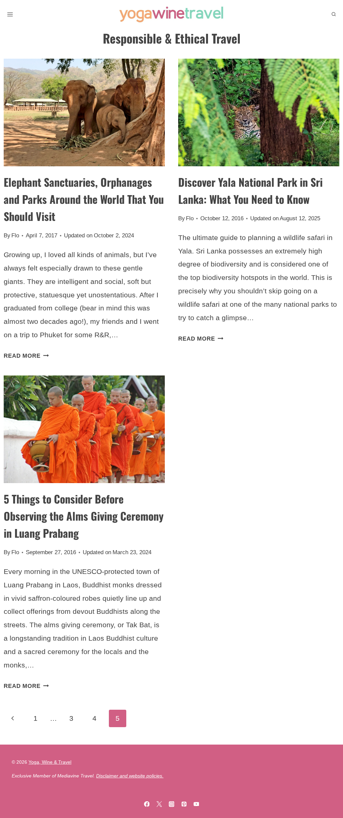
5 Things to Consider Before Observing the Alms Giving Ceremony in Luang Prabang (83, 516)
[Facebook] (146, 804)
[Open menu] (10, 14)
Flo (15, 235)
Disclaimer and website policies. (129, 775)
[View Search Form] (333, 14)
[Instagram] (171, 804)
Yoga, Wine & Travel (49, 762)
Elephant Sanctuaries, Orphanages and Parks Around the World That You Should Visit (84, 199)
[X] (159, 804)
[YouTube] (196, 804)
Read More (26, 356)
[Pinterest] (184, 804)
